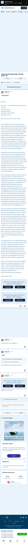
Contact (22, 521)
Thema (9, 521)
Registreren (20, 287)
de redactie (6, 399)
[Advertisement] (14, 28)
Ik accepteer (23, 534)
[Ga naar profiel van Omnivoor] (2, 340)
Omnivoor (7, 339)
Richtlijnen (11, 537)
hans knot (8, 82)
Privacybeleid (16, 521)
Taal (5, 521)
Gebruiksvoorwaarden (8, 536)
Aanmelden (8, 287)
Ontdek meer (3, 3)
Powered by (14, 526)
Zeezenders (17, 82)
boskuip (12, 481)
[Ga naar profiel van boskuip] (8, 482)
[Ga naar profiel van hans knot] (2, 82)
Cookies (14, 523)
